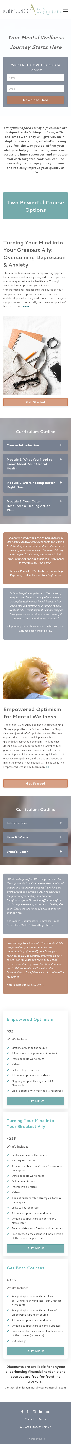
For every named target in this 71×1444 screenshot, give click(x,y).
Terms (42, 1419)
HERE (49, 767)
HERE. (26, 306)
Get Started (35, 402)
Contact (30, 1419)
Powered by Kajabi (35, 1438)
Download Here (35, 100)
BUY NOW (35, 1101)
